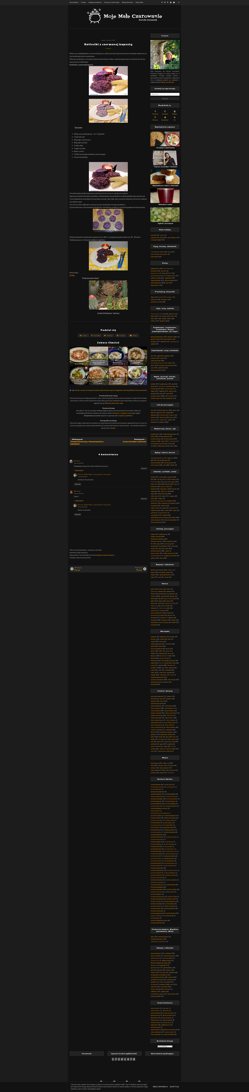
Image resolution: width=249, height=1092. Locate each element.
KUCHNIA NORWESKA (170, 875)
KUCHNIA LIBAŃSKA (169, 861)
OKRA (160, 663)
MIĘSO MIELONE (164, 768)
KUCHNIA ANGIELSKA (170, 794)
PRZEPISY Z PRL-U (171, 275)
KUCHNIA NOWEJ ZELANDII (157, 877)
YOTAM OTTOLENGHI (168, 1034)
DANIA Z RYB (170, 458)
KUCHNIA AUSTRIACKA (171, 799)
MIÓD (152, 318)
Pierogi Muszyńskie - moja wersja (118, 362)
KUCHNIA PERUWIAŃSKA (157, 882)
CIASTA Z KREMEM (169, 710)
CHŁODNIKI (153, 252)
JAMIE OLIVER (154, 1018)
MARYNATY (154, 299)
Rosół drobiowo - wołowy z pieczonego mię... (137, 362)
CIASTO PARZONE (155, 722)
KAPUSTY (90, 390)
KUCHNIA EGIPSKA (168, 822)
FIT (87, 390)
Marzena (77, 491)
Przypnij (122, 335)
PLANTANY (170, 615)
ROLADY (165, 746)
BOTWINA (172, 636)
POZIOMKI (162, 617)
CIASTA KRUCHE (169, 706)
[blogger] (170, 2)
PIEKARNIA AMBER (163, 936)
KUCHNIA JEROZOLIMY (156, 851)
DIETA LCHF (163, 271)
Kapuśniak (79, 364)
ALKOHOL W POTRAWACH (157, 570)
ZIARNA (172, 446)
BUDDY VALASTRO (155, 1010)
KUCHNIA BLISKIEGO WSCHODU (159, 808)
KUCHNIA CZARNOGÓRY (157, 820)
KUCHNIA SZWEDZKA (156, 903)
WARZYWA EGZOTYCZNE (157, 677)
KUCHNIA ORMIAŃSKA (171, 880)
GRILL (152, 412)
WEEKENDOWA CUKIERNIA (164, 751)
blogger (174, 114)
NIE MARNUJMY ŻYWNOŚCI (158, 363)
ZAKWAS (153, 558)
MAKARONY (154, 441)
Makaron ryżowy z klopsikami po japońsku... (98, 362)
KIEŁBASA (153, 415)
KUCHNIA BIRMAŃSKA (171, 806)
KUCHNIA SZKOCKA (156, 901)
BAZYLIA (153, 477)
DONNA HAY (166, 1010)
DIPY (152, 356)
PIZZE (160, 393)
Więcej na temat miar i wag (114, 403)
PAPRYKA (160, 665)
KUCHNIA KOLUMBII (156, 856)
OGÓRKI (153, 663)
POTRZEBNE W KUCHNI (157, 979)
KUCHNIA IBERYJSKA (171, 837)
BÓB (169, 639)
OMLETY (153, 321)
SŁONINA (169, 772)
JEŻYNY (168, 601)
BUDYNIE (153, 701)
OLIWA (169, 363)
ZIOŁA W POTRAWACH (141, 390)
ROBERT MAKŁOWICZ (156, 1032)
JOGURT (153, 316)
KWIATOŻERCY (163, 489)
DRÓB (152, 765)
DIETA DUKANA (167, 268)
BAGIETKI (153, 534)
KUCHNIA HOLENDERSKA (157, 837)
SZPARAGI (168, 672)
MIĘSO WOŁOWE (170, 770)
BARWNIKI (153, 698)
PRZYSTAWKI (167, 982)
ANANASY (160, 589)
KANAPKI (168, 412)
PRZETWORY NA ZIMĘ (156, 302)
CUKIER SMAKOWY (170, 727)
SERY (171, 984)
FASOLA (160, 646)
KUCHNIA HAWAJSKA (156, 832)
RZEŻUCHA (172, 508)
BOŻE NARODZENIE (156, 953)
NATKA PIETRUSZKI (155, 360)
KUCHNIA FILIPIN (169, 825)
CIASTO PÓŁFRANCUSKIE (169, 722)
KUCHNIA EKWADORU (156, 825)
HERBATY (173, 479)
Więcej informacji (160, 1087)
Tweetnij (109, 335)
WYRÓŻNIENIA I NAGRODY (157, 994)
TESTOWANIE (163, 986)
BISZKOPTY (169, 698)
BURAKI (162, 639)
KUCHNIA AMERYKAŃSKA (157, 791)
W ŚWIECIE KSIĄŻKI (156, 240)
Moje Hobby (139, 2)
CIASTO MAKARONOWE (157, 720)
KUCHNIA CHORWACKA (169, 818)
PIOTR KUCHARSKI (172, 1029)
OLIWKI (166, 663)
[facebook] (161, 2)
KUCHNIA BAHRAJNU (170, 801)
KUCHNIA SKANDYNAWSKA (158, 896)
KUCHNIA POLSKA (170, 386)
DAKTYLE (172, 596)
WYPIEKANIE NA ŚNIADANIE (158, 941)
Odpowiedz (144, 468)
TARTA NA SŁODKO (171, 749)
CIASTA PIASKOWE (169, 708)
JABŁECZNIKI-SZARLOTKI (166, 734)
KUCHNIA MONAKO (172, 870)
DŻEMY (153, 297)
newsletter (164, 120)
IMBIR (158, 482)
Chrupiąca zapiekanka (165, 148)
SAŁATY (166, 510)
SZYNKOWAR (173, 341)
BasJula (77, 461)
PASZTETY (153, 420)
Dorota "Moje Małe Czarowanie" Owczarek (94, 474)
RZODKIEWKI (168, 670)
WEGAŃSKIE (119, 390)
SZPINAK (153, 675)
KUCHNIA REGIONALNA (156, 889)
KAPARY (153, 484)
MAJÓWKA (172, 972)
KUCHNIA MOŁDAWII (156, 873)
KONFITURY (169, 297)
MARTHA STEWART (155, 1022)
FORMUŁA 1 (154, 965)
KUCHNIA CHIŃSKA (155, 439)
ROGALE (167, 551)
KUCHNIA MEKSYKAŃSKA (157, 870)
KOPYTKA (161, 386)
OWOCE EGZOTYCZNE (156, 613)
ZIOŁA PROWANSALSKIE (170, 520)
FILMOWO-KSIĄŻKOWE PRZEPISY (159, 963)
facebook (155, 114)
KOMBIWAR (154, 341)
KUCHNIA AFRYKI (168, 784)
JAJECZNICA (172, 314)
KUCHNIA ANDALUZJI (156, 794)
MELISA (162, 491)
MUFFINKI (153, 744)
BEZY (161, 698)
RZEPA (159, 670)
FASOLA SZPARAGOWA (156, 648)
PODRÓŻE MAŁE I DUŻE (157, 237)
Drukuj (85, 335)
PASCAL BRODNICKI (155, 1027)
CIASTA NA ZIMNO (155, 708)
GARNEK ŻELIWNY (167, 339)
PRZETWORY (164, 299)
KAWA (160, 572)
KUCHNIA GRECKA (168, 462)
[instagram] (164, 2)
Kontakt (112, 428)
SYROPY (166, 577)
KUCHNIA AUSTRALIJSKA (157, 799)
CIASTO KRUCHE (169, 718)
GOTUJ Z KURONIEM (168, 1015)
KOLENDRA (153, 486)
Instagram (124, 413)
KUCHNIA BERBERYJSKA (157, 806)
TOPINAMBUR (163, 675)
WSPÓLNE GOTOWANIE (157, 939)
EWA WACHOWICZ (155, 1013)
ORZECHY (162, 610)
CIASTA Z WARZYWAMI (171, 713)
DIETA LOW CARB (155, 273)
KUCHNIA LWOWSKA (169, 863)
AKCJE (152, 936)
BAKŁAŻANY (163, 636)
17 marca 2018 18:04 (82, 507)
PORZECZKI (154, 617)
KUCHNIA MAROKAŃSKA (157, 868)
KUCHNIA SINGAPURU (156, 894)
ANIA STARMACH (155, 1008)
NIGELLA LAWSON (165, 1025)
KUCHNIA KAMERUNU (170, 851)
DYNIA (152, 598)
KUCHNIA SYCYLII (171, 899)
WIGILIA (163, 991)
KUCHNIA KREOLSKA (156, 858)
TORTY (152, 751)
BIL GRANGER (165, 1008)
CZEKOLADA (169, 729)
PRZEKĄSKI (169, 501)
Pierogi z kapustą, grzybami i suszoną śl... (118, 381)
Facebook (116, 413)
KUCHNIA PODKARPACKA (157, 884)
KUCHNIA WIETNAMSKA (157, 911)
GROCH (167, 648)
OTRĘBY (160, 498)
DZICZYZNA (161, 765)
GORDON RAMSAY (155, 1015)
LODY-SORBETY (163, 316)
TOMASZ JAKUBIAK (155, 1034)
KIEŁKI (159, 484)
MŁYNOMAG (172, 441)
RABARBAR (170, 617)
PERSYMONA (154, 615)
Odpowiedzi (79, 470)
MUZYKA (162, 235)
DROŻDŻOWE (169, 541)
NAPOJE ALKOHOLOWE (165, 574)
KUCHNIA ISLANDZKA (169, 844)
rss (175, 120)
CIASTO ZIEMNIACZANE (157, 727)
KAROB (159, 603)
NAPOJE (153, 574)
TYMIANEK (165, 515)
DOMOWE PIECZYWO (162, 410)
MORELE (168, 608)
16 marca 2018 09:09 (78, 463)
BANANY (153, 594)
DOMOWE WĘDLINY (172, 337)
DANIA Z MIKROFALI (155, 956)
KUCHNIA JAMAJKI (167, 846)
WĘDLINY (153, 344)
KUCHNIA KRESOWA (169, 858)
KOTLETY (96, 390)
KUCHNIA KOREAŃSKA (169, 856)
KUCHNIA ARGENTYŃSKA (157, 796)
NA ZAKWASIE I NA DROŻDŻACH (159, 546)
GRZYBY (153, 651)
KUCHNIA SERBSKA (169, 892)
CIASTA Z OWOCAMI (156, 713)
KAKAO (152, 572)
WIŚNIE (173, 620)
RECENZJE (153, 984)
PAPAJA (169, 613)
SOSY (152, 368)
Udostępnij (97, 335)
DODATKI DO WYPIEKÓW (163, 356)
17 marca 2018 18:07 (82, 476)
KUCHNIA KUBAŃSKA (156, 861)
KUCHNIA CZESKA (169, 820)
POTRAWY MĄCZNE (109, 390)
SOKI (159, 577)
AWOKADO (160, 591)
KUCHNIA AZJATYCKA (164, 436)
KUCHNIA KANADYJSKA (156, 853)
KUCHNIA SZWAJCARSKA (169, 901)
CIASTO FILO (170, 715)
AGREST (153, 589)
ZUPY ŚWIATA (154, 256)
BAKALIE (153, 384)
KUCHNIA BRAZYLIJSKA (156, 815)
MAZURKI (166, 741)
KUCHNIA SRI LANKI (172, 896)
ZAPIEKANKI (161, 368)
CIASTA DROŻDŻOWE (156, 706)
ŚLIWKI (173, 622)
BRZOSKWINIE (170, 594)
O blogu (83, 2)
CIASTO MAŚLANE (170, 720)
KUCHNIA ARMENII (171, 796)
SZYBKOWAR (163, 341)
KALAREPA (161, 653)
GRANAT (166, 598)
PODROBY (153, 772)
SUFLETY (161, 749)
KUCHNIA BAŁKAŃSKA (156, 803)
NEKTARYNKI (154, 610)
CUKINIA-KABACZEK (156, 644)
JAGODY (161, 601)
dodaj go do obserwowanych (104, 555)
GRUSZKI (173, 598)
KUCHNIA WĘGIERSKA (156, 913)
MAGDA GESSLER (155, 1020)
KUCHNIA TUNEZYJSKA (169, 906)
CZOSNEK (82, 390)
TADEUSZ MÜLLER (169, 1032)
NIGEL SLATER (154, 1025)
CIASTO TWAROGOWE (156, 725)
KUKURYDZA (154, 660)
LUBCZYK (174, 489)
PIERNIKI (170, 744)
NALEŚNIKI (161, 391)
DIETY (163, 273)
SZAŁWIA (153, 512)
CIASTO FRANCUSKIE (156, 718)
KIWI (174, 603)
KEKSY (174, 737)
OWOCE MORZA (155, 465)
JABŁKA (152, 601)
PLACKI (167, 393)
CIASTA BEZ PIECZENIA (157, 703)
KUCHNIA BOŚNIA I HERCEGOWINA (159, 813)
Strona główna (73, 2)
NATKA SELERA (154, 496)
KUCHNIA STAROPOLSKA (157, 899)
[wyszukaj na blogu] (178, 2)
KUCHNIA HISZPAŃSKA (156, 834)
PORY (163, 668)
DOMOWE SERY (155, 314)
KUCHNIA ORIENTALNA (156, 880)
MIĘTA (152, 493)
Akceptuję (174, 1087)
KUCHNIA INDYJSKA (156, 842)
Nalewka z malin (165, 204)
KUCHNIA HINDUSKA (169, 832)
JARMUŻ (166, 482)
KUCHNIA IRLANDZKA (156, 844)
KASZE (152, 436)
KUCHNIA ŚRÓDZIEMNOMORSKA (159, 920)
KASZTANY (167, 603)
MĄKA (101, 390)
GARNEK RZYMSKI (155, 339)
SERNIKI (153, 749)
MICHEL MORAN (167, 1022)
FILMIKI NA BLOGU (166, 960)
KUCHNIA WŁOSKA (155, 389)
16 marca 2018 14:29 (78, 493)
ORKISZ (170, 443)
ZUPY (169, 252)
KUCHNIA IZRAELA (155, 846)
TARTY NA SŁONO (169, 396)
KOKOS (175, 484)
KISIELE (153, 739)
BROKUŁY (153, 639)
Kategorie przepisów (95, 2)
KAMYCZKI (153, 235)
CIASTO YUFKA (168, 725)
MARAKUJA (153, 608)
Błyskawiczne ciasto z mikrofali (165, 185)
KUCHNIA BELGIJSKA (171, 803)
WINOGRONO (164, 620)
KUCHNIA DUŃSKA (155, 822)
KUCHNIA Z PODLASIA (156, 915)
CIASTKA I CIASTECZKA (156, 715)
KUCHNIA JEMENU (169, 849)
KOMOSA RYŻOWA (165, 486)
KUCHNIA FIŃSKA (155, 827)
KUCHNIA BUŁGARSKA (170, 815)
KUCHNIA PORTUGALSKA (157, 887)
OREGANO (171, 496)
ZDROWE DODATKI (169, 280)
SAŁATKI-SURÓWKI (155, 278)
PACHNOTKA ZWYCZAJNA (157, 501)
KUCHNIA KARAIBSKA (170, 853)
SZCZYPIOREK (154, 515)
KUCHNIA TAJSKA (169, 903)
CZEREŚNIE (163, 596)
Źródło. (72, 275)
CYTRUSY (153, 596)
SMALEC (162, 420)
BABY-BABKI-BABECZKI (157, 696)
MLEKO (160, 318)
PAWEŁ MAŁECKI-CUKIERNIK (158, 1029)
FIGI (159, 598)
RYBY (164, 465)
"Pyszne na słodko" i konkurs (165, 167)
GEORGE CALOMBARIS (168, 1013)
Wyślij (135, 335)
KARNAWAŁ (159, 970)
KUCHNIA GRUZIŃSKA (169, 830)
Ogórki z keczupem (165, 223)
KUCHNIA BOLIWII (155, 811)
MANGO (167, 606)
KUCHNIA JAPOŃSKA (156, 849)
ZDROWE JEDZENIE (128, 390)
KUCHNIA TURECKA (155, 908)
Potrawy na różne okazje (111, 2)
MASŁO (172, 316)
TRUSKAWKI (154, 620)
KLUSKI (152, 386)
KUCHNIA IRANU (169, 842)
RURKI (172, 746)
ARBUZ (168, 589)
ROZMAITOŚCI (162, 984)
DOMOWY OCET (155, 960)
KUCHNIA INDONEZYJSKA (157, 839)
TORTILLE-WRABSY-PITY (157, 398)
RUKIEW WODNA (155, 508)
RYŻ (152, 446)
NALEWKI (167, 572)
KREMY (162, 252)
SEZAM (175, 510)
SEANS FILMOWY (171, 237)
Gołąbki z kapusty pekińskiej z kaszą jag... (79, 381)
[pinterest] (167, 2)
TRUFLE (172, 675)
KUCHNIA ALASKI (171, 787)
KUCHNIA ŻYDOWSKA (156, 923)
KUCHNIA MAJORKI (155, 865)
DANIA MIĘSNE (155, 763)
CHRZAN (108, 48)
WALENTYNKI (167, 989)
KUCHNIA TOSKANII (156, 906)
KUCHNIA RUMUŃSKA (156, 892)
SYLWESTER (154, 986)
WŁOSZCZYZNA (171, 679)
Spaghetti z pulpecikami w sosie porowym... (137, 381)
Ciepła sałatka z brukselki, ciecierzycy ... (98, 381)
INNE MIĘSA (170, 765)
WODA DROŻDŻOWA (156, 555)
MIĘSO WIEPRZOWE (156, 770)
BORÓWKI (161, 594)
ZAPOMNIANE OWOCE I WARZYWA (160, 517)
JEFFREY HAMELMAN (166, 1018)
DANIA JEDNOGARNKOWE (157, 337)
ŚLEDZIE (153, 422)
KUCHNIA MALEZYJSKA (168, 865)
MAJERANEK (154, 491)
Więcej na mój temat (167, 82)
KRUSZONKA (161, 739)
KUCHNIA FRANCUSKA (167, 827)
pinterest (155, 120)
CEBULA (153, 641)
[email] (173, 2)
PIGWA (162, 615)
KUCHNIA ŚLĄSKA (155, 918)
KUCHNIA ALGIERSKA (156, 789)
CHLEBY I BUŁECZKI (156, 536)
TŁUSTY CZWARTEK (155, 989)
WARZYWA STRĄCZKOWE (157, 679)
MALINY (159, 606)
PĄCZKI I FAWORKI (155, 746)
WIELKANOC (154, 991)
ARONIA (153, 591)
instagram (165, 114)
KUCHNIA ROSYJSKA (171, 889)
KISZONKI (160, 297)
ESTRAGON (160, 479)
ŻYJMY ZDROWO (155, 285)
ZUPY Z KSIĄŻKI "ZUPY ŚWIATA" (159, 254)
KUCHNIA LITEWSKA (156, 863)
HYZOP (152, 482)
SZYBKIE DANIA (161, 446)
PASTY (152, 365)
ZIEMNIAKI (153, 684)
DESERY (153, 732)
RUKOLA (164, 508)
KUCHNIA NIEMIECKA (156, 875)
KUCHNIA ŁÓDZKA (169, 389)
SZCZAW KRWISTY (162, 512)
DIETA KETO (154, 271)
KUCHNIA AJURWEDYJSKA (157, 275)
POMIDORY (154, 668)
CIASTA (162, 701)
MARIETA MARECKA (167, 1020)
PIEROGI (153, 393)
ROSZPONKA (154, 505)
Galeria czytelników (125, 415)
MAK (152, 741)
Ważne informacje (127, 2)
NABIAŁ (169, 318)
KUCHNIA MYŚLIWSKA (169, 873)
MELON (161, 608)
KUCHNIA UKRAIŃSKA (169, 908)
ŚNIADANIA (162, 321)
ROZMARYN (163, 505)
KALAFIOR (153, 653)
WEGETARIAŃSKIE (155, 280)
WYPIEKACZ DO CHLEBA (170, 555)
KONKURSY (168, 970)
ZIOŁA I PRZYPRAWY (156, 520)
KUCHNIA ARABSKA (155, 784)
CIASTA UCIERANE (155, 710)
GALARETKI (153, 734)
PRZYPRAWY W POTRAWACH (166, 365)
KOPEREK (153, 358)
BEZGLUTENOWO (155, 268)
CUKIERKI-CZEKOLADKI (156, 729)
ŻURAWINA (153, 625)
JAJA (164, 314)
